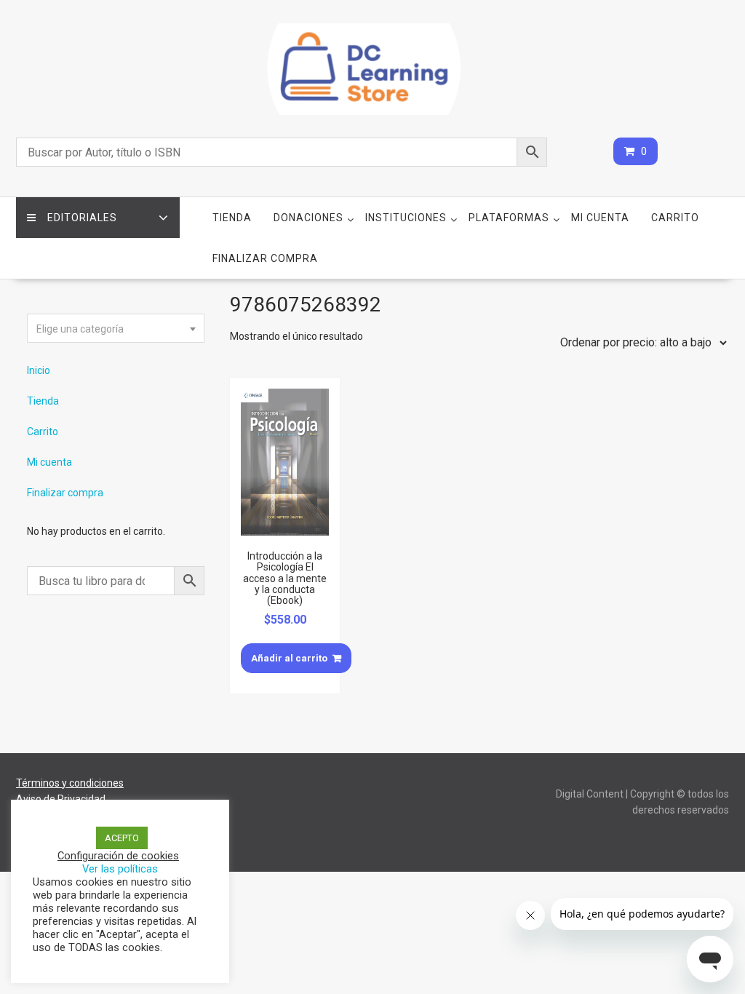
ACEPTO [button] (122, 837)
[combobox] (115, 328)
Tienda (232, 217)
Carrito (675, 217)
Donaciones (308, 217)
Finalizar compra (265, 258)
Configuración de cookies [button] (118, 855)
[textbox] (116, 328)
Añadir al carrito (289, 658)
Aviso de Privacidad (60, 799)
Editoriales (82, 217)
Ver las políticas (120, 868)
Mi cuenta (600, 217)
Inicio (38, 370)
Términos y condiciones (70, 783)
